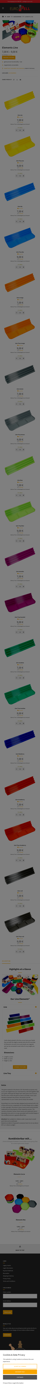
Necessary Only (20, 1372)
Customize (20, 1377)
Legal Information (18, 1383)
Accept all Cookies (20, 1366)
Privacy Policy (7, 1383)
